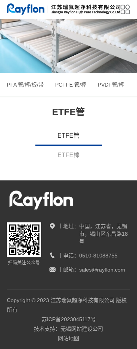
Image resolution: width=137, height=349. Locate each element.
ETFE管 (68, 135)
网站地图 (68, 338)
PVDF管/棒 (111, 85)
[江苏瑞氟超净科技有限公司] (64, 9)
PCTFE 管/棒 (70, 85)
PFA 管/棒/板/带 (25, 85)
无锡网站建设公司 (82, 329)
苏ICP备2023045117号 (68, 319)
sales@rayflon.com (102, 270)
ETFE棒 (68, 155)
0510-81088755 (98, 256)
